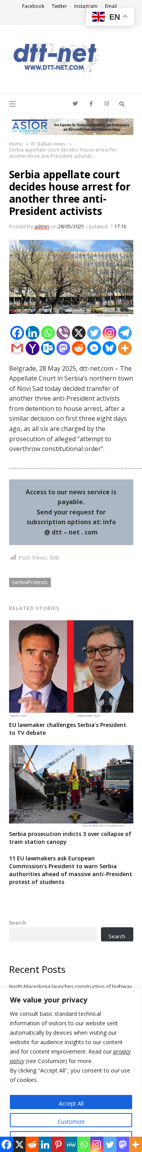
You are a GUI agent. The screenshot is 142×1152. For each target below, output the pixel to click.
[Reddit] (79, 348)
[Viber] (63, 333)
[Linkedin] (32, 333)
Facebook (33, 6)
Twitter (59, 6)
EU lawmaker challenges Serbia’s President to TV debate (67, 728)
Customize (71, 1121)
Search (17, 922)
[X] (79, 333)
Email (111, 6)
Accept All (71, 1103)
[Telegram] (125, 333)
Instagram (85, 6)
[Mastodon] (63, 348)
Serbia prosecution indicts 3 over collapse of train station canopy (70, 837)
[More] (125, 348)
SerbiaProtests (30, 582)
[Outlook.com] (48, 348)
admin (41, 226)
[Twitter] (94, 333)
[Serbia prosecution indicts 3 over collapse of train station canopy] (71, 749)
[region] (71, 1070)
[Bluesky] (109, 348)
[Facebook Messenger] (94, 348)
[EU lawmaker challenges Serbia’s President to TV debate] (71, 625)
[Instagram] (109, 333)
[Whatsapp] (48, 333)
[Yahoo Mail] (32, 348)
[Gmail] (17, 348)
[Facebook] (17, 333)
